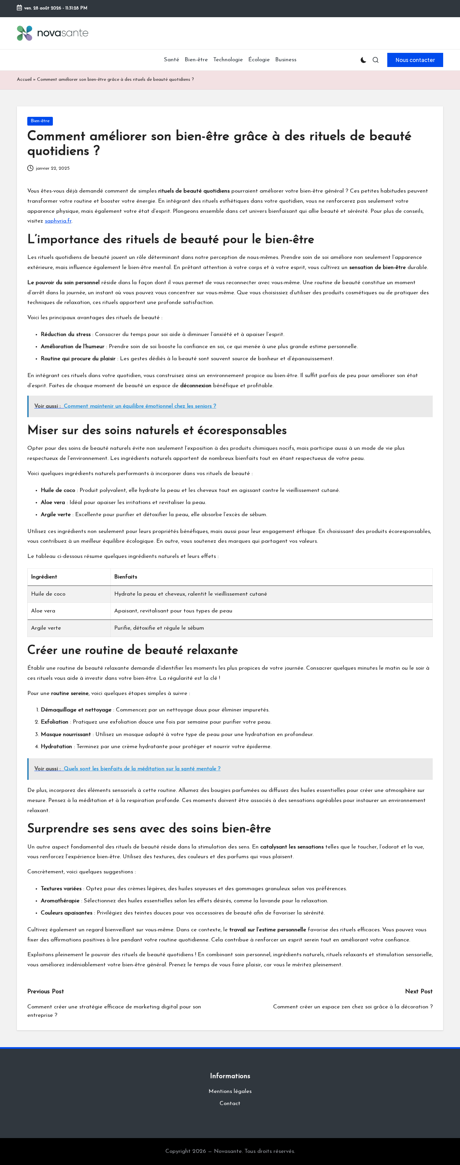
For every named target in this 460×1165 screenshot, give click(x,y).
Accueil (24, 79)
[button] (415, 60)
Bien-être (40, 121)
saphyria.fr (58, 221)
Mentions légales (230, 1091)
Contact (230, 1103)
